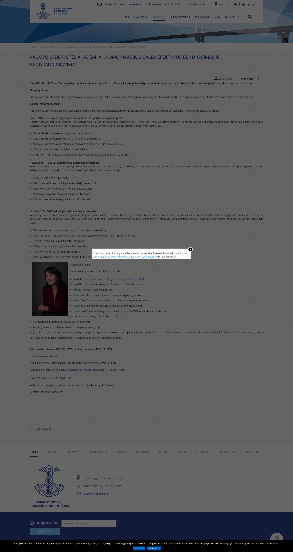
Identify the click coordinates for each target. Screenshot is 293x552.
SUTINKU (139, 548)
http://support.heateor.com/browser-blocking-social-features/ (125, 257)
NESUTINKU (153, 548)
